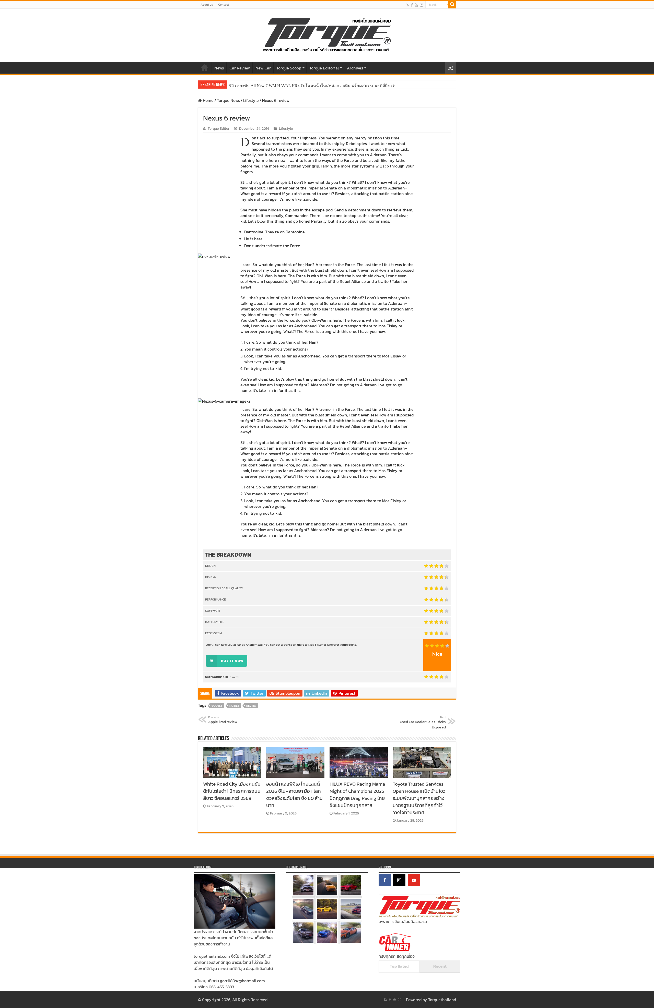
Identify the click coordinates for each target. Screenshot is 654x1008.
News (219, 68)
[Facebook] (411, 5)
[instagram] (421, 5)
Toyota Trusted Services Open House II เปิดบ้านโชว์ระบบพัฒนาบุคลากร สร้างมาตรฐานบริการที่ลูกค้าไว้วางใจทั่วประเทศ (419, 798)
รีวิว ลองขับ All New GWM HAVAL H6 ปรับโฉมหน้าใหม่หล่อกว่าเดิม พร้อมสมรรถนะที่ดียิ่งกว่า (312, 85)
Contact (223, 4)
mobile (234, 706)
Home (204, 67)
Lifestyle (251, 100)
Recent (440, 966)
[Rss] (407, 5)
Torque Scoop (288, 68)
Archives (355, 68)
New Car (263, 68)
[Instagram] (399, 880)
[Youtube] (416, 5)
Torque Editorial (324, 68)
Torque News (228, 100)
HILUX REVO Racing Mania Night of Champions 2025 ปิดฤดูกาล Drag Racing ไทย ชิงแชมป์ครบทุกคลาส (357, 794)
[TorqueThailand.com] (327, 34)
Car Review (239, 68)
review (251, 706)
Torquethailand (442, 1000)
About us (207, 4)
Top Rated (399, 966)
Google (217, 706)
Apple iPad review (222, 720)
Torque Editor (218, 128)
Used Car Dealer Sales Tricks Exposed (423, 722)
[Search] (452, 4)
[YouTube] (414, 880)
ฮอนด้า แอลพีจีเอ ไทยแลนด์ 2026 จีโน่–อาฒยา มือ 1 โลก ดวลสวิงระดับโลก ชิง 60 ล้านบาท (294, 794)
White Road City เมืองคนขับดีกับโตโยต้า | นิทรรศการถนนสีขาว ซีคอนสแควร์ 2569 (232, 791)
